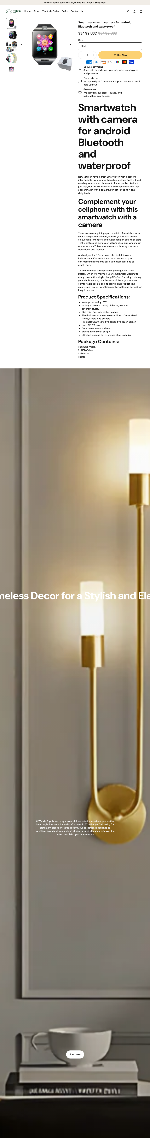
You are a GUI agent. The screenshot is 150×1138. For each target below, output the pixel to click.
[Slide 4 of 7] (11, 58)
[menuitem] (27, 11)
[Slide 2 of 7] (11, 35)
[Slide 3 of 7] (11, 46)
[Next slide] (71, 45)
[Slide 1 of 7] (11, 23)
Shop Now (75, 1054)
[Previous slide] (20, 45)
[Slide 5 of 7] (11, 70)
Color (81, 40)
